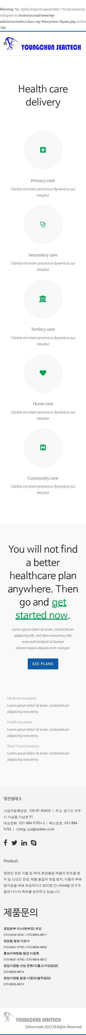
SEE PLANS (43, 664)
